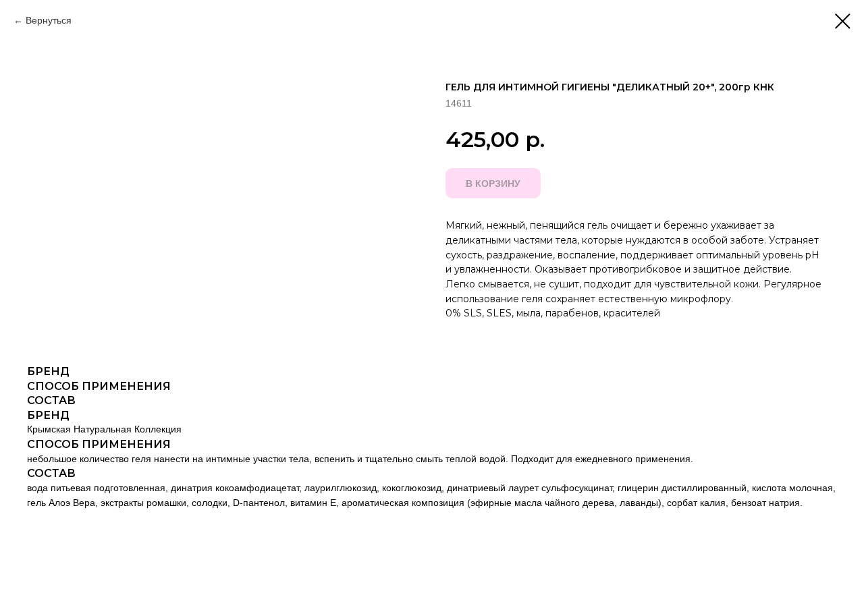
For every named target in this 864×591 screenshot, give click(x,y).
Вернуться (49, 20)
